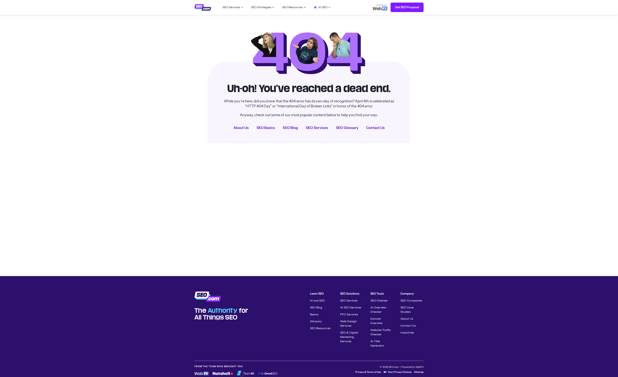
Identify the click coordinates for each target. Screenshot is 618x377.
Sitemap (419, 372)
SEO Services (317, 128)
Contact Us (375, 128)
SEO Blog (290, 128)
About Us (241, 128)
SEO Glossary (347, 128)
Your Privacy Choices (400, 372)
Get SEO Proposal (407, 7)
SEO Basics (266, 128)
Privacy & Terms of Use (368, 372)
